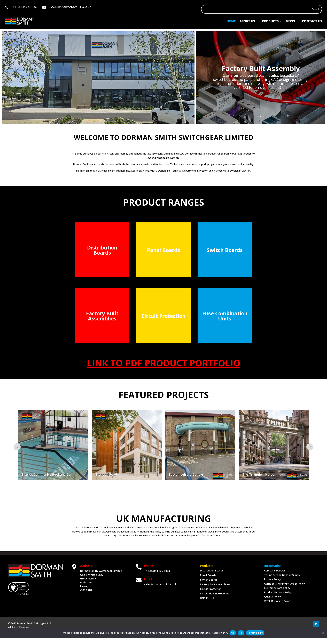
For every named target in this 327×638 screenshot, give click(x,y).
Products (270, 21)
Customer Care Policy (277, 587)
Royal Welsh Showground (264, 474)
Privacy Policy (272, 579)
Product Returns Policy (278, 592)
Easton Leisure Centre (115, 474)
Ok (232, 632)
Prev (17, 446)
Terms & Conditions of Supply (282, 575)
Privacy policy (255, 632)
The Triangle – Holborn (189, 474)
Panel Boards (208, 575)
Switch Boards (208, 579)
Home (231, 21)
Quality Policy (272, 596)
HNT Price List (208, 598)
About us (247, 21)
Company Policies (275, 570)
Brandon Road (35, 474)
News (290, 21)
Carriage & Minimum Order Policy (284, 583)
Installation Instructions (214, 593)
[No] (322, 633)
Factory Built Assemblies (215, 584)
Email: (148, 579)
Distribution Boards (212, 570)
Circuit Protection (210, 589)
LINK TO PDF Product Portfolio (163, 363)
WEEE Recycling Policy (277, 601)
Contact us (312, 21)
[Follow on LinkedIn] (316, 624)
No (241, 632)
